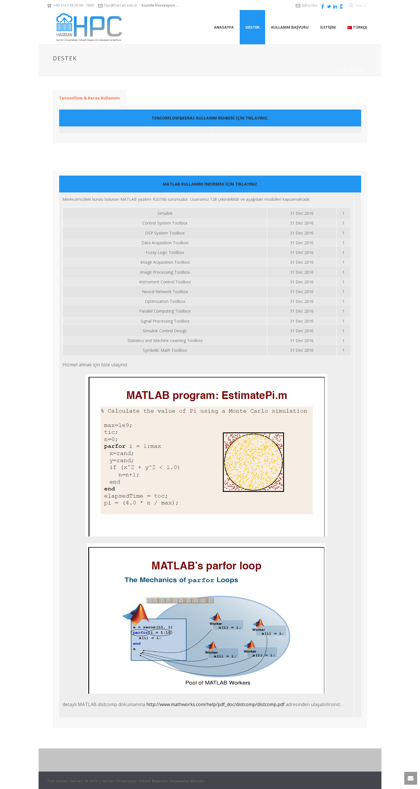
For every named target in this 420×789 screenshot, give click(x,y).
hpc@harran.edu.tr (120, 5)
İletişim (328, 27)
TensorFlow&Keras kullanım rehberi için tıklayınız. (210, 118)
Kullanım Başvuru (290, 27)
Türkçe (359, 27)
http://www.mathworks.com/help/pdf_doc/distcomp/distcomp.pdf (215, 704)
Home (342, 70)
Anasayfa (224, 27)
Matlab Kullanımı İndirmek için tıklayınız (210, 184)
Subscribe (309, 5)
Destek (252, 27)
